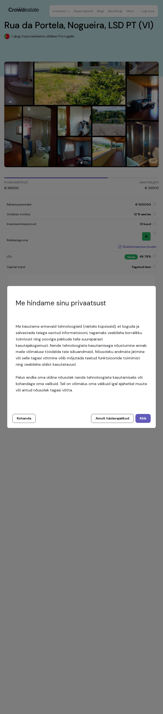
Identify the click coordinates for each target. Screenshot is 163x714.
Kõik (143, 418)
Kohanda (24, 418)
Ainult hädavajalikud (112, 418)
